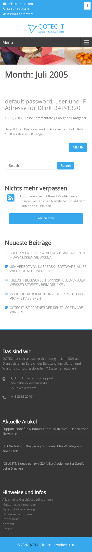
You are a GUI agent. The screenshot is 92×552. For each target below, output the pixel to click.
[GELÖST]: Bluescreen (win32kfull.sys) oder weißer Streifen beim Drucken (47, 282)
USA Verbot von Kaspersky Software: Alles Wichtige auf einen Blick (48, 269)
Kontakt (8, 524)
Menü (7, 42)
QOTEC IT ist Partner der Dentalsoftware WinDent (46, 310)
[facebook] (87, 6)
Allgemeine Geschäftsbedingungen (27, 499)
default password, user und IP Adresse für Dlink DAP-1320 (45, 104)
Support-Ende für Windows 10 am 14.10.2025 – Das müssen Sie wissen (48, 255)
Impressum (10, 519)
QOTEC (33, 544)
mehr (78, 147)
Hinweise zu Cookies (17, 514)
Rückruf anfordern (20, 14)
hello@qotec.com (20, 3)
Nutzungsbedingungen (19, 504)
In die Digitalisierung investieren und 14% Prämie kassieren (47, 296)
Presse (7, 529)
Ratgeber (79, 118)
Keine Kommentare (39, 118)
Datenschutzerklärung (18, 509)
